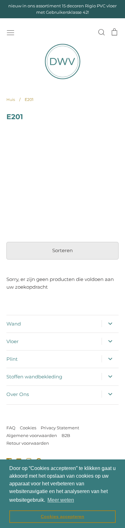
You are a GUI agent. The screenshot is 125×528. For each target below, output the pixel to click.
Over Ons (17, 394)
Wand (13, 324)
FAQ (10, 427)
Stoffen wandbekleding (34, 377)
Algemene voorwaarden (31, 435)
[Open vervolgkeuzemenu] (110, 323)
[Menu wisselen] (10, 32)
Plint (12, 359)
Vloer (12, 341)
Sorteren (62, 250)
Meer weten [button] (60, 500)
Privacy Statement (60, 427)
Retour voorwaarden (27, 443)
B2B (66, 435)
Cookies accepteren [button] (62, 516)
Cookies (28, 427)
